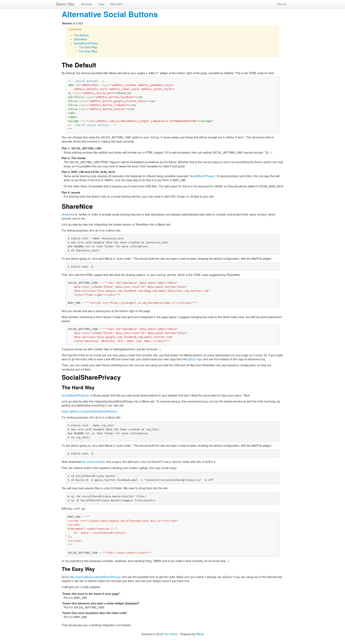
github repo (195, 359)
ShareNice (80, 39)
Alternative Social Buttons (110, 14)
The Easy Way (88, 51)
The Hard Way (88, 47)
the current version (93, 462)
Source (281, 4)
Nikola (200, 634)
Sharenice (68, 214)
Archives (86, 4)
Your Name (171, 634)
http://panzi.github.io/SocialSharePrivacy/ (95, 577)
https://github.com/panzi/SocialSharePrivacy (89, 411)
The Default (81, 35)
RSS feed (116, 4)
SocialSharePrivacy (86, 43)
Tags (101, 4)
